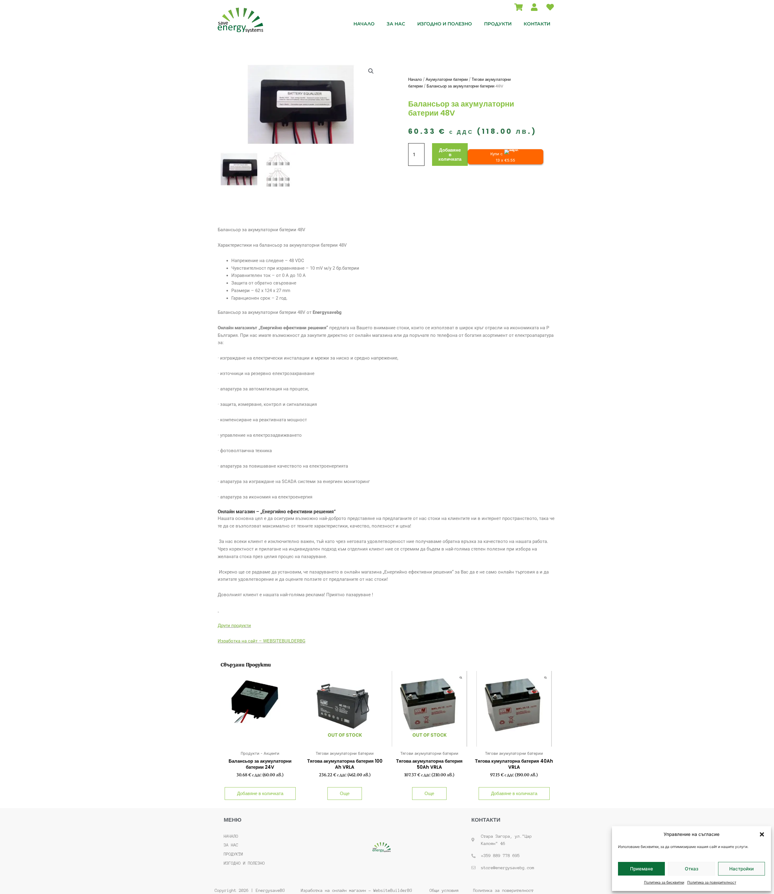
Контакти (537, 24)
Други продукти (234, 625)
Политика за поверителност (711, 882)
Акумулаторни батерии (447, 79)
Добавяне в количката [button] (260, 793)
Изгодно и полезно (444, 24)
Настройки (741, 869)
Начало (364, 24)
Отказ (691, 869)
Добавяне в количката (449, 154)
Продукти (498, 24)
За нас (396, 24)
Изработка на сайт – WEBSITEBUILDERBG (261, 641)
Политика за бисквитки (664, 882)
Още (345, 793)
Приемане (641, 869)
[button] (762, 834)
